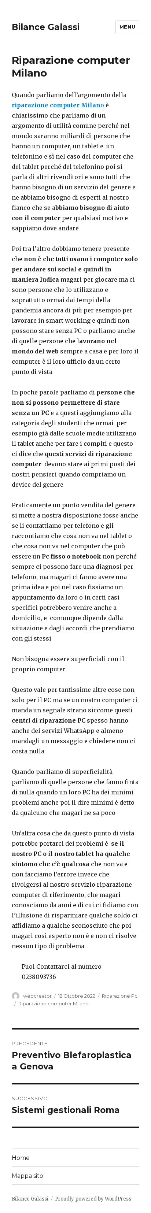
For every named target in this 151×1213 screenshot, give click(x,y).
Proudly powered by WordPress (93, 1199)
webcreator (37, 996)
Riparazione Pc (119, 996)
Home (21, 1157)
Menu (127, 27)
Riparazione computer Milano (53, 1003)
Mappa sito (27, 1175)
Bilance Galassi (46, 27)
